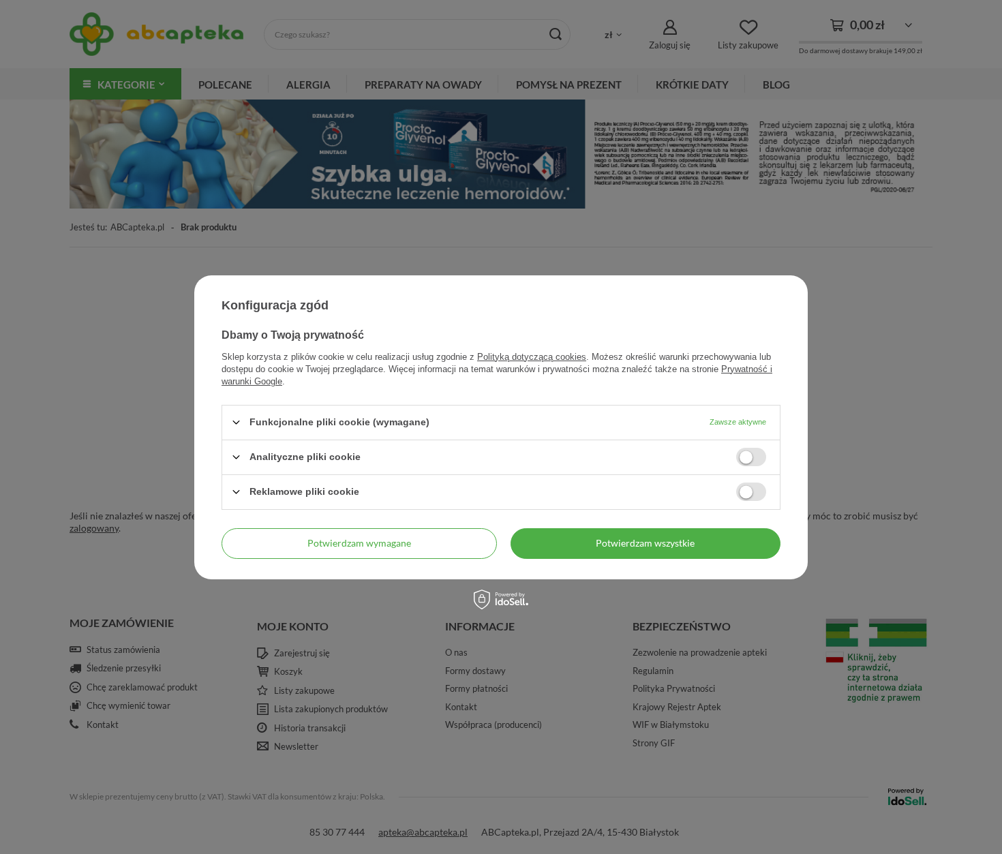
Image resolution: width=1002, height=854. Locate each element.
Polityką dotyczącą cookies (531, 356)
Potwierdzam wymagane (359, 543)
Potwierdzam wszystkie (645, 543)
